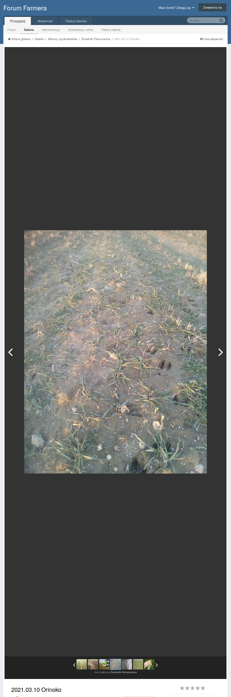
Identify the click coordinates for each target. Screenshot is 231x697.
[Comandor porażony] (149, 664)
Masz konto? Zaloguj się (175, 7)
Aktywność (45, 21)
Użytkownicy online (80, 29)
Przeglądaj (17, 21)
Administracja (51, 29)
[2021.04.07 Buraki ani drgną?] (220, 352)
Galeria (29, 29)
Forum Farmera (25, 7)
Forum (11, 29)
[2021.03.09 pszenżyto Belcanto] (10, 352)
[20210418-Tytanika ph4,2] (138, 664)
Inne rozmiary (199, 54)
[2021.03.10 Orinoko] (115, 664)
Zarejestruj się (212, 7)
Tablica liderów (110, 29)
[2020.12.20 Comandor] (81, 664)
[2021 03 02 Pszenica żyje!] (93, 664)
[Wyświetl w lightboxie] (218, 53)
